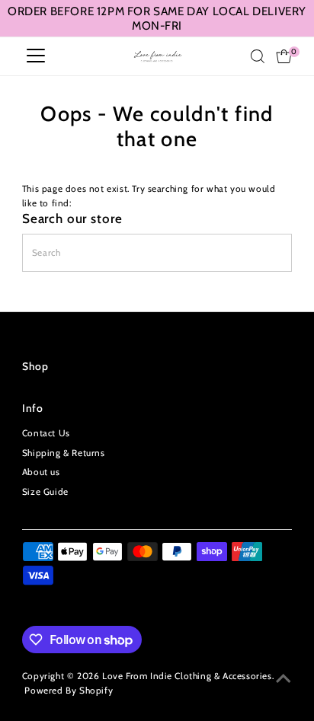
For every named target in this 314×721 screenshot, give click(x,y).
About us (41, 472)
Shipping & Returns (63, 453)
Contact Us (46, 433)
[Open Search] (257, 56)
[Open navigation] (36, 56)
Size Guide (45, 492)
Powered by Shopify (68, 690)
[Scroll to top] (283, 679)
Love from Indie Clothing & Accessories (187, 676)
